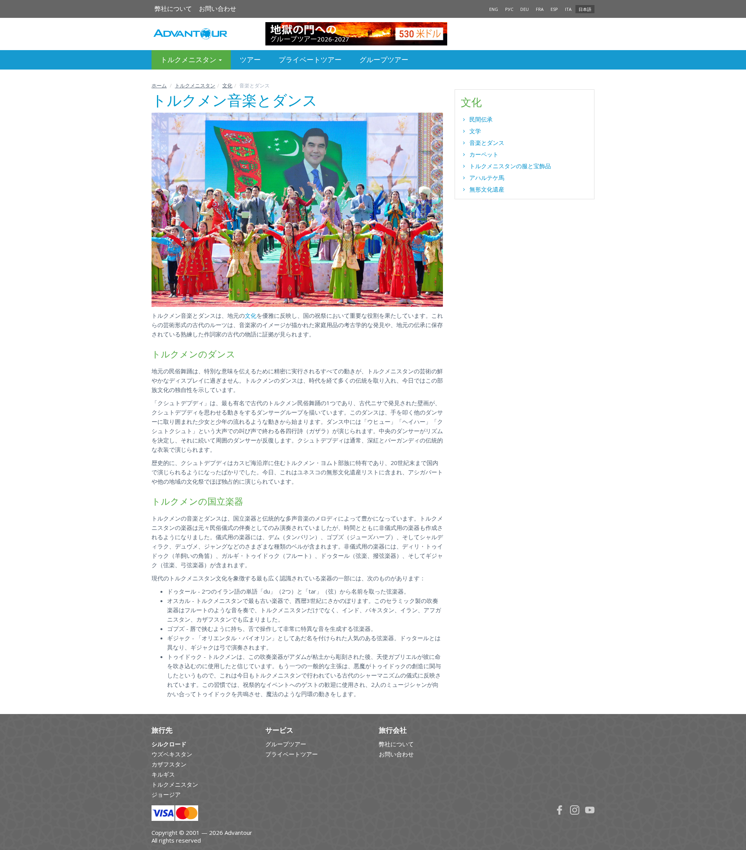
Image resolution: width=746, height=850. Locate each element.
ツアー (250, 60)
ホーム (159, 85)
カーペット (483, 154)
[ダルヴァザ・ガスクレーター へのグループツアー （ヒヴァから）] (373, 33)
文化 (227, 85)
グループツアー (383, 60)
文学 (475, 131)
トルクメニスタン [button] (189, 60)
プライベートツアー (310, 60)
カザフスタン (169, 764)
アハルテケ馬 (486, 177)
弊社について (173, 8)
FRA (540, 9)
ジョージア (166, 794)
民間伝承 (481, 119)
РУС (509, 9)
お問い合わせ (217, 8)
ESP (554, 9)
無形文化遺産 (486, 189)
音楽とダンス (486, 142)
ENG (493, 9)
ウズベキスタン (172, 754)
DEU (524, 9)
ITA (568, 9)
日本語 (585, 9)
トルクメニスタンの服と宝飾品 (510, 166)
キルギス (163, 774)
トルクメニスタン (195, 85)
